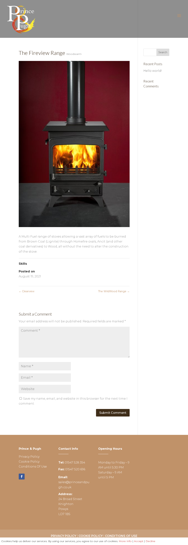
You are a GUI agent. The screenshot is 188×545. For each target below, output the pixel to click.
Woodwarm (74, 54)
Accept (138, 541)
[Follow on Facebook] (22, 476)
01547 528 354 (75, 462)
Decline (150, 541)
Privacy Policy (29, 456)
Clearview (26, 291)
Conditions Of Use (33, 466)
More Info (125, 541)
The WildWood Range (114, 291)
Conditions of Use (121, 536)
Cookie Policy (29, 461)
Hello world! (152, 71)
